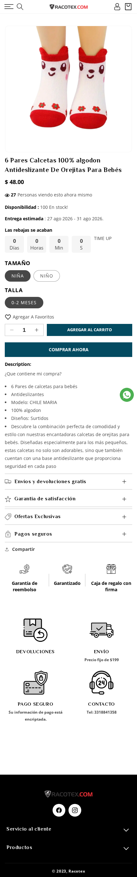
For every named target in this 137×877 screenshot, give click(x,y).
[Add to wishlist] (8, 317)
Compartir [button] (23, 549)
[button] (9, 6)
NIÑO (46, 276)
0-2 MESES (24, 302)
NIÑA (17, 276)
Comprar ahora (69, 349)
